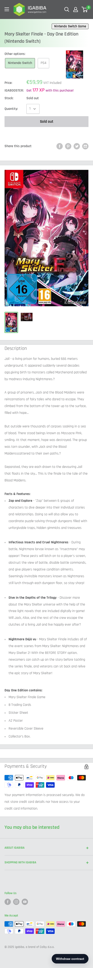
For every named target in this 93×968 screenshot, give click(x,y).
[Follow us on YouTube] (25, 902)
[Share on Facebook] (59, 146)
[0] (85, 9)
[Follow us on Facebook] (8, 902)
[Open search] (66, 9)
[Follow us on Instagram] (16, 902)
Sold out (46, 121)
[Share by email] (85, 146)
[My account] (75, 9)
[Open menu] (7, 9)
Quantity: (11, 108)
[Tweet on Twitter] (77, 146)
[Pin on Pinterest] (68, 146)
